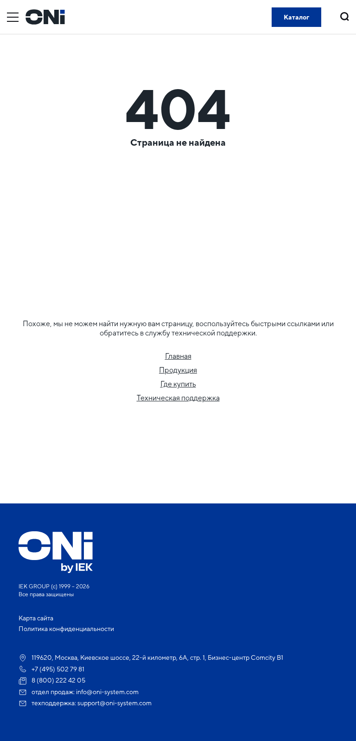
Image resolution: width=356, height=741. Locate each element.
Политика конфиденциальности (66, 628)
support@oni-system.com (114, 703)
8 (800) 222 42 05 (58, 680)
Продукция (178, 370)
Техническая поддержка (178, 397)
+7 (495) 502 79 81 (58, 669)
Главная (178, 356)
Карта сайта (36, 618)
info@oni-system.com (107, 692)
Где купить (178, 384)
